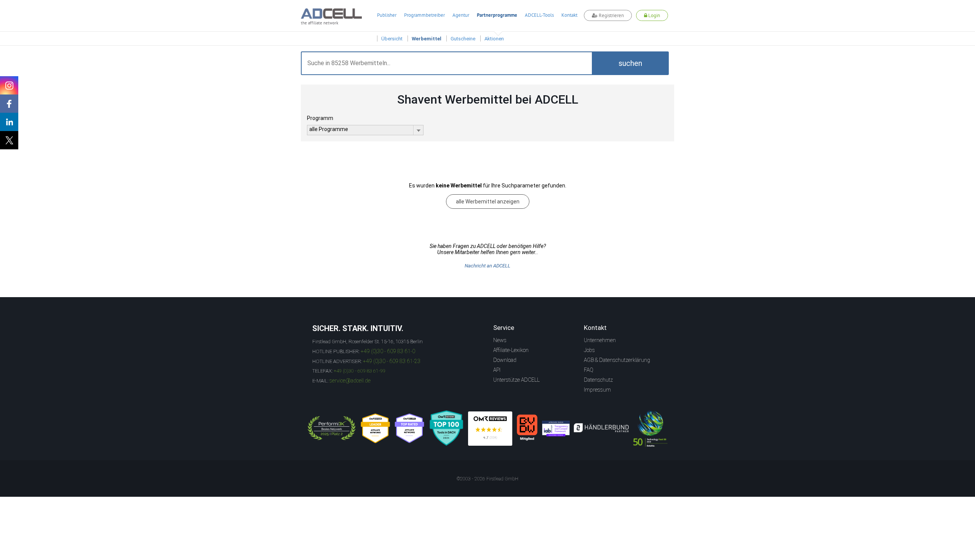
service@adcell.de (350, 381)
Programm (320, 118)
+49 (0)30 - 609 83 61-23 (391, 361)
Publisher (386, 15)
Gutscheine (463, 39)
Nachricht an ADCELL (487, 266)
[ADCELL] (490, 428)
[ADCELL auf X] (9, 140)
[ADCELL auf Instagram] (9, 85)
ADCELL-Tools (539, 15)
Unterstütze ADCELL (516, 380)
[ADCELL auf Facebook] (9, 103)
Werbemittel (426, 39)
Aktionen (494, 39)
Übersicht (392, 39)
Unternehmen (600, 340)
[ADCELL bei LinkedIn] (9, 122)
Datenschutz (598, 380)
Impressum (597, 390)
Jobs (589, 350)
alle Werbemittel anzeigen (487, 201)
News (500, 340)
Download (504, 360)
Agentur (460, 15)
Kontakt (569, 15)
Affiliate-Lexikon (511, 350)
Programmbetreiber (424, 15)
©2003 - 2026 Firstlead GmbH (487, 479)
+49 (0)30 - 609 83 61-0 (388, 351)
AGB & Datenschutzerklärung (617, 360)
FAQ (588, 370)
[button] (630, 63)
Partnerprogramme (497, 15)
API (496, 370)
